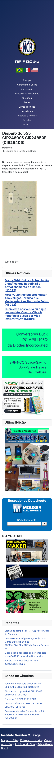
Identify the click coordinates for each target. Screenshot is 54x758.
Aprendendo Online (27, 84)
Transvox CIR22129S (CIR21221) (21, 699)
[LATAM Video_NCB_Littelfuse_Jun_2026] (26, 366)
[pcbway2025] (23, 397)
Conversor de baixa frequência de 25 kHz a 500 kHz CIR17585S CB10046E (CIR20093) (27, 714)
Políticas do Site (25, 744)
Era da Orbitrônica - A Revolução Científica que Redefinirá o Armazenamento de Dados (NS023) (27, 285)
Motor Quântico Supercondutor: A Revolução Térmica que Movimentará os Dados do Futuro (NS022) (27, 299)
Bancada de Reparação (27, 93)
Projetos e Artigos (27, 115)
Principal (27, 80)
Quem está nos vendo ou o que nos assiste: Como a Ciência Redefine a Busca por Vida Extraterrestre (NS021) (25, 314)
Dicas (27, 102)
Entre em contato (31, 740)
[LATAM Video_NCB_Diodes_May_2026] (26, 339)
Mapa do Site (9, 740)
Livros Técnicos (27, 106)
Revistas (27, 120)
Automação (27, 89)
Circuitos (27, 98)
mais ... (27, 124)
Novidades (27, 111)
